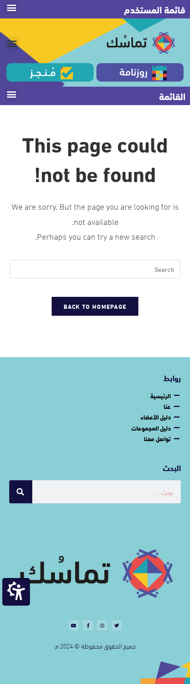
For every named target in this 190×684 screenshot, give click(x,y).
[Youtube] (74, 625)
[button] (11, 7)
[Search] (20, 491)
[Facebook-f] (88, 625)
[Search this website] (95, 267)
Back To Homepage (95, 306)
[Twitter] (117, 625)
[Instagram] (102, 625)
